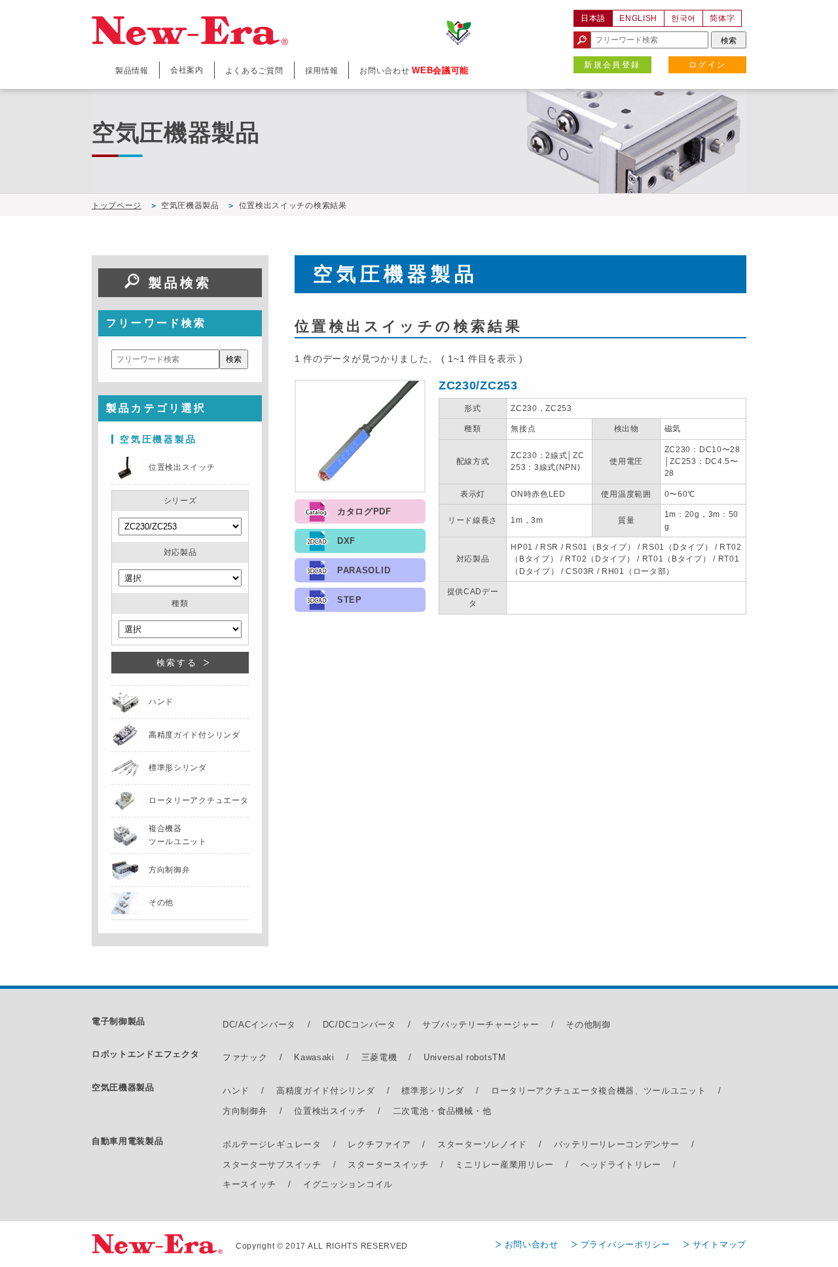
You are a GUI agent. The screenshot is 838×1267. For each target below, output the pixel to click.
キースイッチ (249, 1184)
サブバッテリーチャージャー (480, 1024)
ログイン (708, 64)
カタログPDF (364, 511)
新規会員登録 (612, 64)
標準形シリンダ (432, 1091)
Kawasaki (314, 1057)
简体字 (722, 18)
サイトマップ (719, 1244)
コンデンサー (652, 1144)
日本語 (593, 18)
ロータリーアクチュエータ (544, 1091)
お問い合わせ (531, 1244)
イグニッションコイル (348, 1184)
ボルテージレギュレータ (272, 1144)
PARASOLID (363, 570)
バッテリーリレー (590, 1144)
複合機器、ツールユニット (652, 1091)
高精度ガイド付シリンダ (325, 1091)
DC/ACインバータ (259, 1024)
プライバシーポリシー (625, 1244)
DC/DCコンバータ (359, 1024)
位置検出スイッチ (330, 1111)
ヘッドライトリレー (621, 1164)
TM (498, 1057)
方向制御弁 (245, 1111)
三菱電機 (379, 1057)
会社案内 (187, 70)
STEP (349, 600)
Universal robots (458, 1057)
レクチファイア (379, 1144)
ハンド (236, 1091)
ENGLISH (638, 18)
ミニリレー (477, 1164)
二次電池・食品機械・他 (442, 1111)
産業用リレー (527, 1164)
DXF (346, 541)
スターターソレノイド (482, 1144)
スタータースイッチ (388, 1164)
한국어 (683, 18)
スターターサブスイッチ (272, 1164)
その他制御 (588, 1024)
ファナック (245, 1057)
